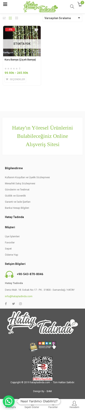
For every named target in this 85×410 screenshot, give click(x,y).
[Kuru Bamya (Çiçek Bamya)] (22, 29)
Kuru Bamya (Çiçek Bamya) (20, 59)
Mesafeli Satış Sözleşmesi (20, 183)
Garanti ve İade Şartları (17, 201)
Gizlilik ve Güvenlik (15, 195)
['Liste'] (16, 18)
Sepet (8, 248)
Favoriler (10, 242)
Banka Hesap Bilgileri (17, 207)
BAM (49, 391)
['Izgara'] (10, 18)
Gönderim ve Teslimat (17, 189)
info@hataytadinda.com (18, 296)
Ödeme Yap (11, 254)
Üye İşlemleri (12, 236)
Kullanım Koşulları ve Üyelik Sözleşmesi (27, 177)
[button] (9, 401)
